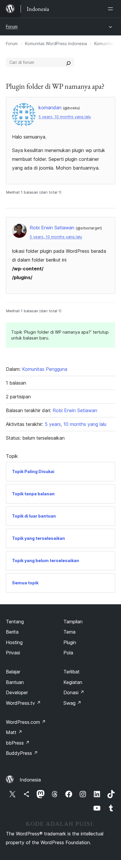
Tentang (15, 621)
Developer (17, 692)
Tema (69, 632)
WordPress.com (26, 722)
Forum (12, 26)
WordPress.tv (23, 703)
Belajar (13, 672)
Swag (72, 703)
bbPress (18, 743)
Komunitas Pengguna (44, 369)
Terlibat (71, 672)
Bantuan (15, 682)
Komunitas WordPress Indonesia (56, 43)
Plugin (69, 642)
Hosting (14, 642)
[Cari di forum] (68, 62)
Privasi (13, 653)
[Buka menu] (111, 9)
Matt (14, 732)
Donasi (73, 692)
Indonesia (30, 780)
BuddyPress (22, 753)
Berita (12, 632)
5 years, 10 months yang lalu (64, 117)
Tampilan (73, 621)
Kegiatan (72, 682)
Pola (68, 653)
